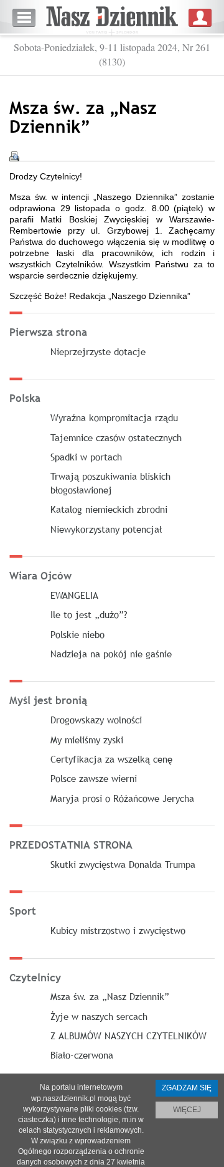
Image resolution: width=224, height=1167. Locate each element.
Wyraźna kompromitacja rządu (114, 417)
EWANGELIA (74, 595)
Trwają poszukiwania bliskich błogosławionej (110, 482)
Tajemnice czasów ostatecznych (116, 437)
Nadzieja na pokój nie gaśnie (111, 653)
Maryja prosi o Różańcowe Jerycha (122, 798)
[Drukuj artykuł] (14, 156)
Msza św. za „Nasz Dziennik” (109, 996)
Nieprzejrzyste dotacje (98, 351)
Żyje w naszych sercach (98, 1016)
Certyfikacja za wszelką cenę (111, 759)
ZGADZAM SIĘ (187, 1088)
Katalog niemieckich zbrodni (108, 509)
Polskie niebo (77, 634)
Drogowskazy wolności (96, 719)
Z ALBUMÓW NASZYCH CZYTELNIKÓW (128, 1035)
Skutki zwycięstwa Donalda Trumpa (122, 864)
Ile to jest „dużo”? (89, 614)
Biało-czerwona (81, 1055)
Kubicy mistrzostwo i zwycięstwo (117, 930)
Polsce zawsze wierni (93, 778)
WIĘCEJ (187, 1109)
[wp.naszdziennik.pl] (112, 18)
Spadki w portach (86, 456)
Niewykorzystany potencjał (106, 529)
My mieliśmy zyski (86, 739)
